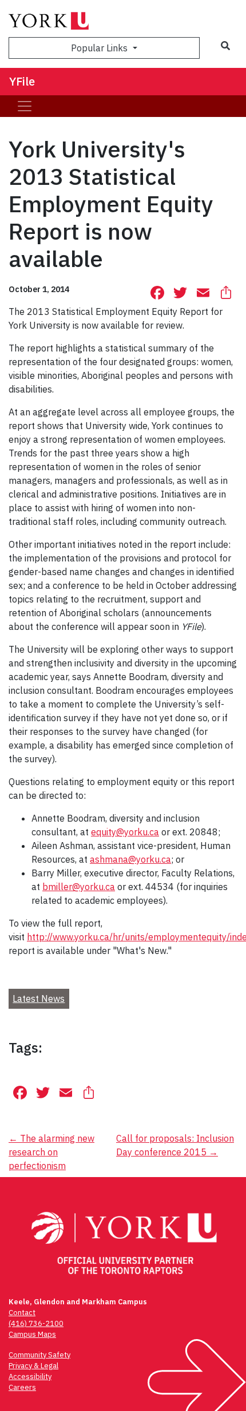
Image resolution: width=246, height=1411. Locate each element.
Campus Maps (32, 1334)
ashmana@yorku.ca (130, 859)
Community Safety (39, 1355)
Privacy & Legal (33, 1365)
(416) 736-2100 (36, 1323)
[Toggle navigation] (24, 106)
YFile (22, 81)
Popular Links (100, 48)
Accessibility (30, 1376)
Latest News (39, 998)
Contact (22, 1312)
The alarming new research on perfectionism (51, 1152)
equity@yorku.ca (125, 832)
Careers (22, 1387)
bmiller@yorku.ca (78, 886)
